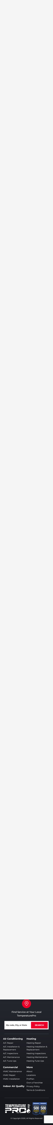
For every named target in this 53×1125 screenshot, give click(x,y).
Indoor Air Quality (13, 1086)
